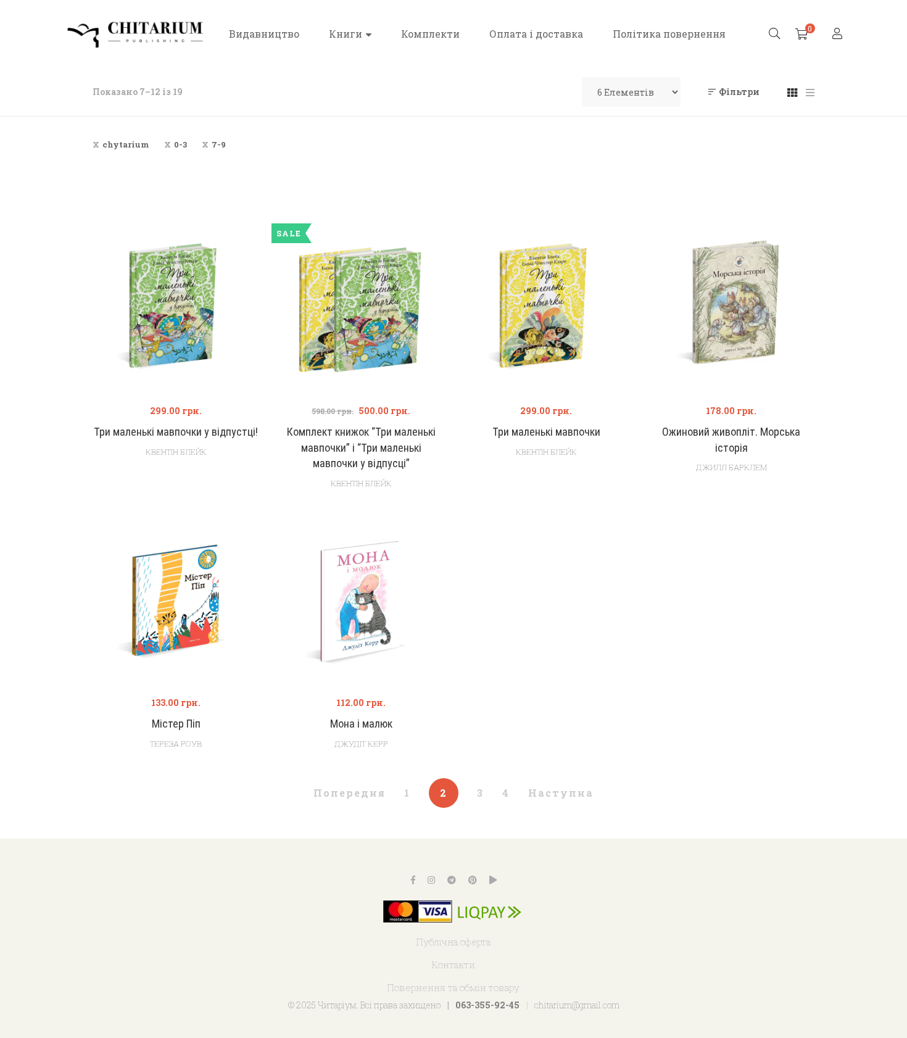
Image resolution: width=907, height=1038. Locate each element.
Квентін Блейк (176, 451)
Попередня (349, 792)
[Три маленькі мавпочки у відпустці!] (176, 309)
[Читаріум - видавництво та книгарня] (136, 34)
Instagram (431, 880)
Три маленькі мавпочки (546, 431)
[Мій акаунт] (838, 34)
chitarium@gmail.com (576, 1005)
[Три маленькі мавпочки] (546, 309)
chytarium (125, 144)
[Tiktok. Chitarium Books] (493, 880)
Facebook (413, 880)
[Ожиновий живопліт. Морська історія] (731, 309)
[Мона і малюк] (361, 601)
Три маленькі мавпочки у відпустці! (176, 431)
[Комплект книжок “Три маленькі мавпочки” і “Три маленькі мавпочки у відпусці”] (361, 309)
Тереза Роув (176, 743)
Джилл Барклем (731, 467)
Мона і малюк (361, 723)
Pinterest (472, 880)
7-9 (219, 144)
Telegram (451, 880)
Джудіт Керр (361, 743)
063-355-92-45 (487, 1005)
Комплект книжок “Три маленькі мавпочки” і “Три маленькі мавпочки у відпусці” (361, 447)
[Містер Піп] (176, 601)
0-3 (180, 144)
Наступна (561, 792)
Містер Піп (176, 723)
